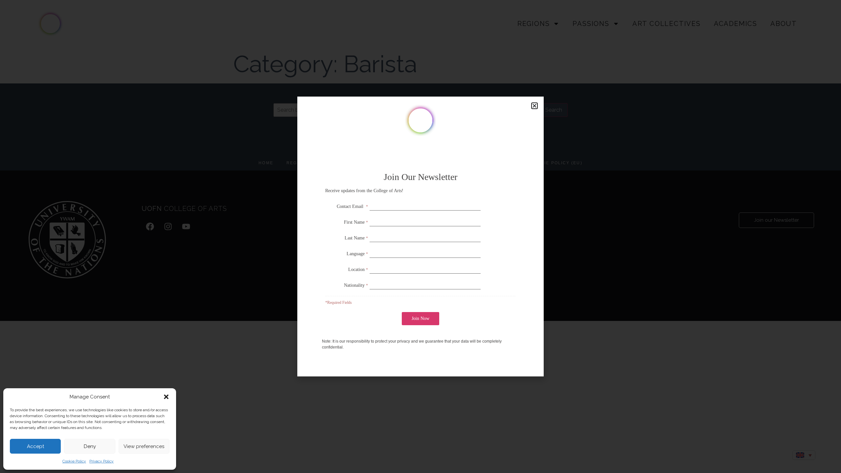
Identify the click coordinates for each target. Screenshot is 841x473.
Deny (90, 446)
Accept (35, 446)
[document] (420, 236)
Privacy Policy (101, 461)
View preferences (144, 446)
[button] (166, 397)
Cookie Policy (74, 461)
